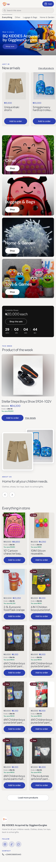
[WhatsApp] (18, 844)
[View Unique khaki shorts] (15, 85)
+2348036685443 (13, 854)
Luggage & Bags (30, 17)
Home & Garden (47, 17)
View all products (46, 68)
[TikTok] (12, 844)
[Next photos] (12, 495)
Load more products (28, 797)
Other (17, 17)
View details (30, 418)
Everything (7, 17)
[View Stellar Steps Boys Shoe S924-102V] (28, 375)
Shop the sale (16, 321)
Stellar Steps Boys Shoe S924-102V (26, 401)
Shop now (10, 46)
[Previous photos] (5, 495)
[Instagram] (5, 844)
